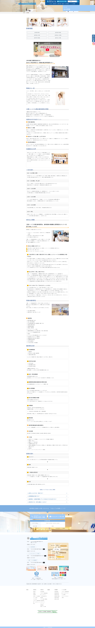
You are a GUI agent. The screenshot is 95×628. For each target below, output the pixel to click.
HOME (50, 3)
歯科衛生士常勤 (57, 594)
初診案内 (34, 594)
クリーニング (42, 603)
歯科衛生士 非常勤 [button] (58, 35)
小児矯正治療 (42, 600)
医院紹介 (34, 591)
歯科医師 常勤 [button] (37, 32)
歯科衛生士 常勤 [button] (37, 35)
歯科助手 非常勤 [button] (37, 37)
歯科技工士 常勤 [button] (58, 37)
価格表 (63, 3)
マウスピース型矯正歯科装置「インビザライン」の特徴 (36, 602)
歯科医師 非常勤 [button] (58, 32)
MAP (43, 549)
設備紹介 (34, 593)
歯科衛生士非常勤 (57, 596)
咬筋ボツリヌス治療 (43, 606)
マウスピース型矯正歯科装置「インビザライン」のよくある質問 (65, 593)
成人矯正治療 (42, 591)
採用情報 (56, 589)
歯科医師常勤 (56, 591)
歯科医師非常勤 (57, 593)
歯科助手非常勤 (57, 597)
